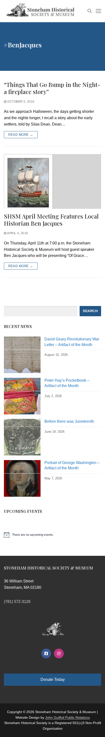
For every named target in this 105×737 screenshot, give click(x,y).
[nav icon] (98, 11)
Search (90, 311)
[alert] (52, 535)
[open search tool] (89, 11)
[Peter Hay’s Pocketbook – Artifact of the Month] (22, 397)
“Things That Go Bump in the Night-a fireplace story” (52, 88)
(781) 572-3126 (17, 602)
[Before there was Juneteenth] (22, 438)
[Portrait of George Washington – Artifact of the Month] (22, 479)
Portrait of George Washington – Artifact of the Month (72, 465)
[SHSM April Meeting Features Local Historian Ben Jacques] (52, 181)
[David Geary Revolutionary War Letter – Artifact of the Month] (22, 356)
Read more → (20, 135)
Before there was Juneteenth (69, 421)
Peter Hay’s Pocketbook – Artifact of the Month (66, 383)
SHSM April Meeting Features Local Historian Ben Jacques (51, 220)
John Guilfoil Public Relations (67, 717)
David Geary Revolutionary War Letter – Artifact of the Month (71, 342)
